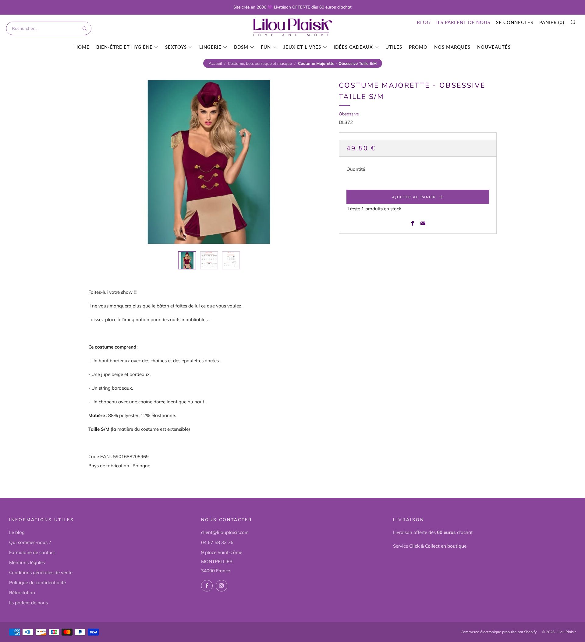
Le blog (17, 532)
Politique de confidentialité (37, 582)
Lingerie (210, 47)
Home (82, 47)
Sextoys (176, 47)
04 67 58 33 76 (217, 542)
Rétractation (22, 592)
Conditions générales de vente (41, 572)
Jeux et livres (302, 47)
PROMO (418, 47)
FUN (266, 47)
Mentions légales (27, 562)
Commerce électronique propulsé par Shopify (499, 632)
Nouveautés (494, 47)
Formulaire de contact (32, 552)
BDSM (241, 47)
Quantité (355, 169)
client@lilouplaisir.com (225, 532)
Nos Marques (452, 47)
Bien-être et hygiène (124, 47)
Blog (424, 22)
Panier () (551, 22)
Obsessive (349, 114)
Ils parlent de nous (463, 22)
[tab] (187, 260)
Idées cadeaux (353, 47)
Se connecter (515, 22)
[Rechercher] (84, 28)
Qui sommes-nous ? (30, 542)
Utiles (393, 47)
